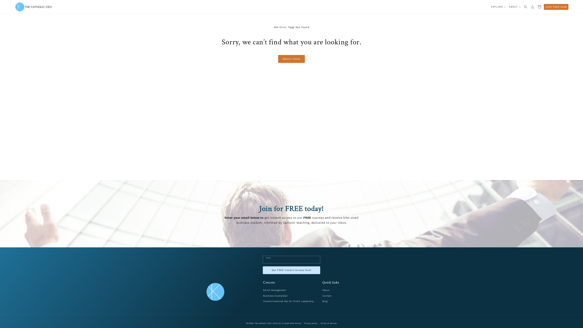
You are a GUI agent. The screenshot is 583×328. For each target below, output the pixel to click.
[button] (498, 6)
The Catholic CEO (262, 323)
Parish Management (274, 290)
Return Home (291, 58)
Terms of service (328, 323)
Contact (326, 295)
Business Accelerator (275, 295)
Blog (325, 301)
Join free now (556, 6)
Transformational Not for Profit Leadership (288, 301)
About (325, 290)
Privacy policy (310, 323)
